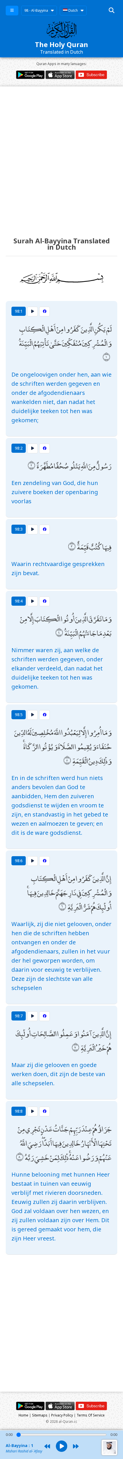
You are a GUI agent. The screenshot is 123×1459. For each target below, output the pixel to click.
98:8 (19, 1111)
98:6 (19, 860)
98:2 (19, 448)
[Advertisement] (61, 156)
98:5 (19, 714)
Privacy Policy (62, 1415)
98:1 (19, 311)
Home (23, 1415)
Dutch (73, 10)
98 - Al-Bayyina (36, 10)
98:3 (19, 529)
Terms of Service (91, 1415)
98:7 (19, 1016)
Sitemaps (39, 1415)
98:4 (19, 601)
